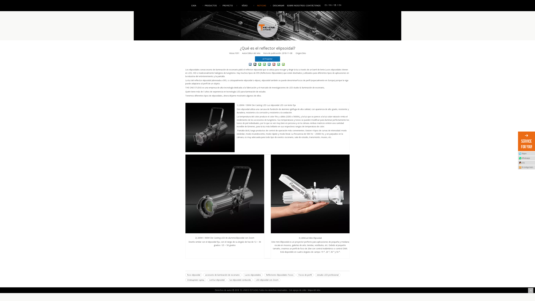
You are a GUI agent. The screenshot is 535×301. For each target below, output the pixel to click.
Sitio (304, 53)
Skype (524, 153)
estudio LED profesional (328, 275)
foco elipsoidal (193, 275)
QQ (523, 163)
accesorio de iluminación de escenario (221, 69)
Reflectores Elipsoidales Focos (279, 275)
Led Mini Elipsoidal (313, 238)
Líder (304, 290)
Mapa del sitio (314, 290)
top (530, 290)
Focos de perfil (303, 80)
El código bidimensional (528, 167)
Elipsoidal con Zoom (245, 237)
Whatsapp (526, 158)
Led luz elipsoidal (217, 280)
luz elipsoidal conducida (240, 280)
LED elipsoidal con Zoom (267, 280)
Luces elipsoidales (333, 69)
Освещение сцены (195, 280)
